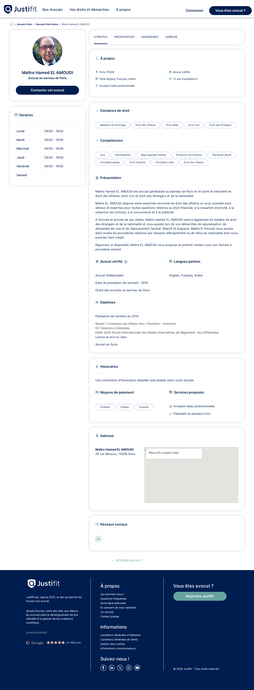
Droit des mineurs (194, 162)
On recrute (106, 612)
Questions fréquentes (113, 598)
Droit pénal (172, 125)
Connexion (194, 10)
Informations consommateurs (118, 648)
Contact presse (109, 616)
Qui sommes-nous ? (112, 594)
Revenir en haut (129, 560)
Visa (102, 155)
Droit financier (138, 162)
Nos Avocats (52, 10)
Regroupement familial (153, 155)
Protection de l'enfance (189, 155)
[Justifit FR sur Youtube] (138, 667)
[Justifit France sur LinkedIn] (112, 667)
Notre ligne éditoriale (113, 603)
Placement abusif (221, 155)
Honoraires (150, 36)
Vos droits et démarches (89, 10)
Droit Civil (193, 125)
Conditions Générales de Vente (119, 639)
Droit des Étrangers (221, 125)
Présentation (124, 36)
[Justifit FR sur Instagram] (129, 667)
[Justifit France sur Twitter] (121, 667)
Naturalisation (123, 155)
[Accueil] (13, 24)
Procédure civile (165, 162)
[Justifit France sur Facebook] (104, 667)
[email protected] (36, 632)
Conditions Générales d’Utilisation (120, 635)
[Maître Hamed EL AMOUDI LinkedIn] (99, 538)
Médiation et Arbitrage (112, 125)
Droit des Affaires (146, 125)
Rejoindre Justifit (200, 596)
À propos (123, 10)
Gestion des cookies (112, 643)
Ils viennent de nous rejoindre (118, 607)
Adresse (171, 36)
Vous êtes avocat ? (230, 10)
